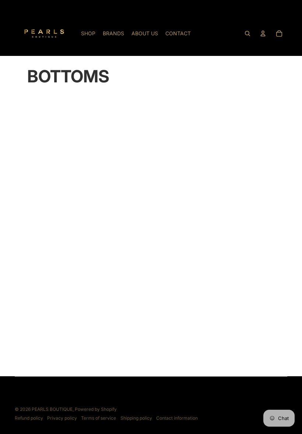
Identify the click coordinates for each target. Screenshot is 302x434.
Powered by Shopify (96, 409)
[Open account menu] (263, 33)
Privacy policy (62, 418)
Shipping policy (136, 418)
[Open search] (247, 33)
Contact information (177, 418)
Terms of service (98, 418)
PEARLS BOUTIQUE (52, 409)
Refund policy (29, 418)
